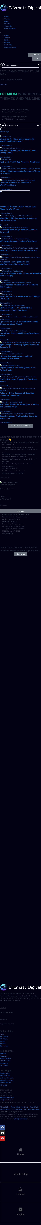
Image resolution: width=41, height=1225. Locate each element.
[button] (20, 33)
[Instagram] (2, 1132)
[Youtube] (2, 1138)
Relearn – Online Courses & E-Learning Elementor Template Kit (17, 394)
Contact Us (8, 26)
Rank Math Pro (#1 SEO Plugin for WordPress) (20, 162)
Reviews (7, 24)
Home (6, 16)
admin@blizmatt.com (21, 1119)
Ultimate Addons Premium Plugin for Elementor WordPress (16, 357)
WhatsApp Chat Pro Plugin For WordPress (18, 250)
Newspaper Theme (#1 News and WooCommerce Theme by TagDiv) (15, 263)
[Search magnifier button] (39, 65)
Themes (7, 19)
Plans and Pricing (10, 28)
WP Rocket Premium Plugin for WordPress (18, 241)
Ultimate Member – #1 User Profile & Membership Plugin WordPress (16, 309)
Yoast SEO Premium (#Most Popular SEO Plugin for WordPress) (18, 208)
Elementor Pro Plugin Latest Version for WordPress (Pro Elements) (17, 140)
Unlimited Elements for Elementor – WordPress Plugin (15, 183)
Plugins (6, 21)
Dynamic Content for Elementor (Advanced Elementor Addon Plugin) (19, 322)
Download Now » (6, 145)
